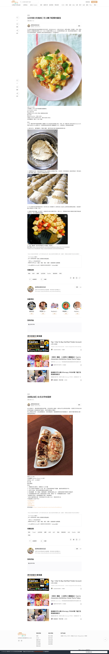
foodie (49, 273)
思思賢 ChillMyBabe (43, 311)
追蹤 (79, 26)
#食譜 (72, 636)
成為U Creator (33, 5)
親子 (80, 5)
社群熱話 (25, 5)
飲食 (33, 273)
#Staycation (80, 636)
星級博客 (51, 5)
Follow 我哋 (55, 265)
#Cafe (75, 636)
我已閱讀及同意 (89, 652)
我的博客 (50, 644)
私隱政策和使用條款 (38, 651)
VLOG (63, 5)
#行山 (65, 636)
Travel (34, 532)
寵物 (87, 5)
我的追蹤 (50, 642)
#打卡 (68, 636)
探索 (41, 5)
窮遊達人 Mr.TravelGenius (66, 311)
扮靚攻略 (53, 262)
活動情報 (58, 262)
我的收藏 (50, 640)
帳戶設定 (50, 638)
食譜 (29, 273)
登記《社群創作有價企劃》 (43, 258)
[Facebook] (17, 96)
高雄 (29, 535)
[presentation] (27, 306)
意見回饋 (38, 644)
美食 (67, 5)
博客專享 (57, 5)
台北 (69, 532)
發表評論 (31, 324)
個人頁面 (50, 636)
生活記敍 (43, 273)
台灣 (50, 532)
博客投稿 (38, 646)
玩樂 (77, 5)
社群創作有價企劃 (16, 5)
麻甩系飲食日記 (35, 25)
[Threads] (17, 103)
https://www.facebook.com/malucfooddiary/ (52, 248)
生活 (84, 5)
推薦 (38, 273)
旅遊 (70, 5)
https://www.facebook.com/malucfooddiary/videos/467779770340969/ (51, 247)
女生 (73, 5)
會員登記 (88, 2)
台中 (54, 532)
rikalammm (77, 311)
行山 (91, 5)
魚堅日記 (31, 311)
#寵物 (62, 636)
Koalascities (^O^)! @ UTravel (54, 311)
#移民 (85, 636)
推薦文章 (46, 5)
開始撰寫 (94, 2)
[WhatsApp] (17, 100)
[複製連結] (17, 107)
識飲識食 (55, 273)
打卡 (35, 262)
